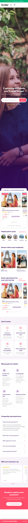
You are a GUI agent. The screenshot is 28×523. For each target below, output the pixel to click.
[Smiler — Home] (5, 5)
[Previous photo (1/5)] (3, 200)
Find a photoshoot (15, 504)
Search (23, 100)
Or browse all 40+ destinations (15, 225)
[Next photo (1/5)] (19, 200)
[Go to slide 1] (12, 483)
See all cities (22, 231)
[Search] (10, 5)
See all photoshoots (22, 279)
